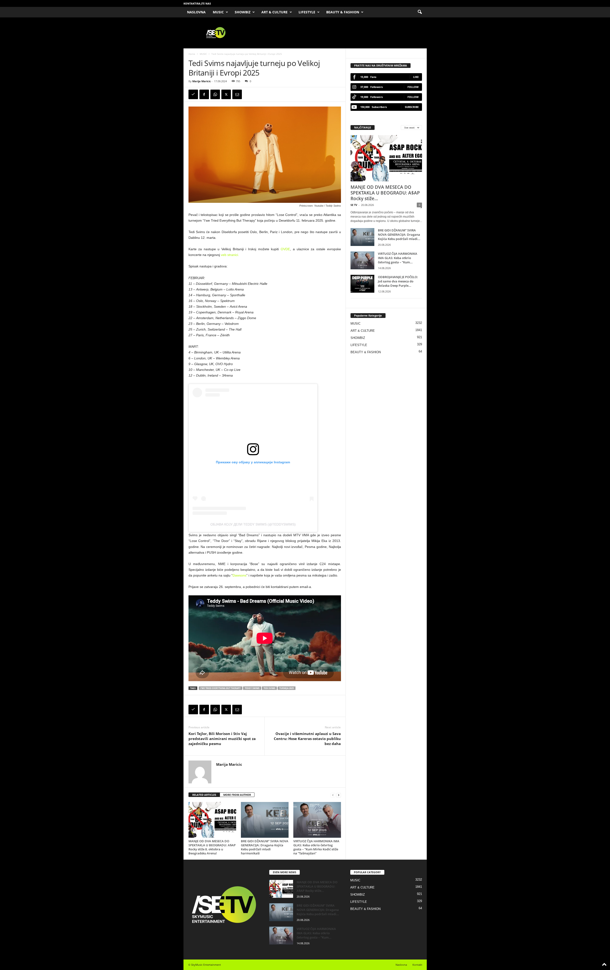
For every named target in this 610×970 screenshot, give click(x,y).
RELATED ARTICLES (204, 794)
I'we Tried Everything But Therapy (220, 688)
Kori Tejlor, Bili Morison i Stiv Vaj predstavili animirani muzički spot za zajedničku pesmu (222, 738)
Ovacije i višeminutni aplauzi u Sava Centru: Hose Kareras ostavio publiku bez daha (307, 738)
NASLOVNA (196, 12)
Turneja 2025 (286, 688)
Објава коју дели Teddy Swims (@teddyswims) (253, 524)
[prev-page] (332, 794)
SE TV (354, 205)
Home (191, 54)
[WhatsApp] (215, 94)
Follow (413, 87)
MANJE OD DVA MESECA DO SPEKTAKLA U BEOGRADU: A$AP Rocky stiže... (385, 193)
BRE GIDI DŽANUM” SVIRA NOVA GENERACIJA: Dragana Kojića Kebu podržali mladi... (399, 234)
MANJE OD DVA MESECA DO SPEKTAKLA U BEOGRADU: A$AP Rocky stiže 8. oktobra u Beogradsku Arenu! (212, 847)
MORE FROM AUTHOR (237, 794)
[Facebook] (204, 94)
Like (416, 77)
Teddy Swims (252, 688)
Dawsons (239, 575)
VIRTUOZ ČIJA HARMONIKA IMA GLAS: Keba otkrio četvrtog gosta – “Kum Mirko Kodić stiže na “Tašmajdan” (316, 847)
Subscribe (412, 107)
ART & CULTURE (274, 12)
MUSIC (218, 12)
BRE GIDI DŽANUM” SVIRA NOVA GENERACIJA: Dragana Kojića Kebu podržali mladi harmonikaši (264, 847)
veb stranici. (230, 255)
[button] (419, 12)
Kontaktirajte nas (197, 3)
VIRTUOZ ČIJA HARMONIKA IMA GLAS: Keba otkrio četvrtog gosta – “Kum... (397, 257)
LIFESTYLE (307, 12)
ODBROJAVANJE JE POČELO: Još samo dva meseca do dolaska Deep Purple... (398, 281)
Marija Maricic (201, 81)
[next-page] (338, 794)
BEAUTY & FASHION (342, 12)
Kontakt (417, 964)
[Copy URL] (193, 94)
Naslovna (401, 964)
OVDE (285, 249)
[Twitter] (226, 94)
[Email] (237, 94)
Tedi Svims (269, 688)
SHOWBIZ (242, 12)
